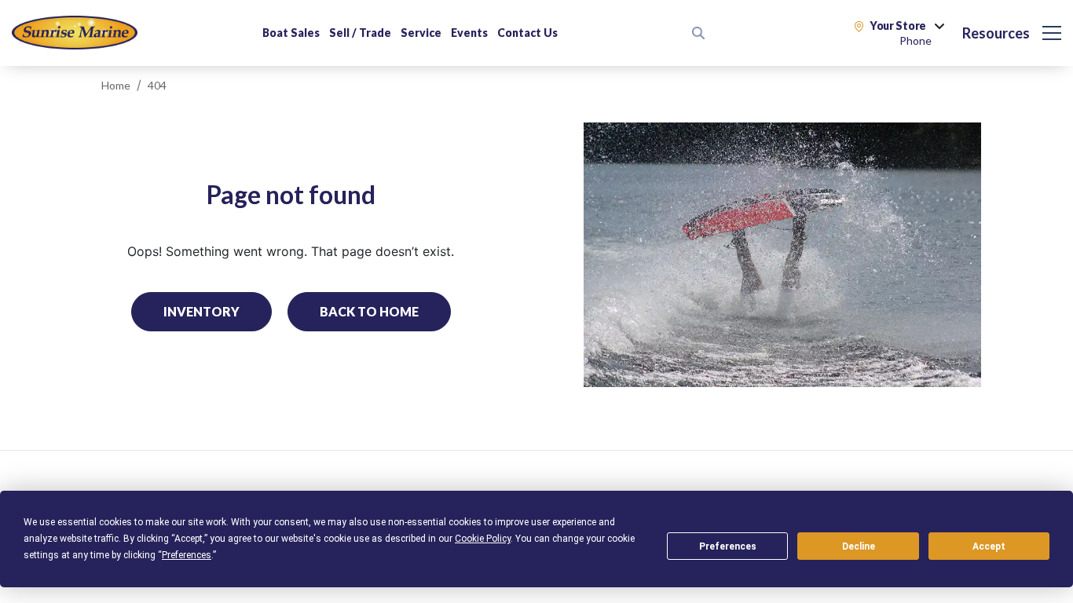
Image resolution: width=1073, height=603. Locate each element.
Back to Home (369, 311)
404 (157, 85)
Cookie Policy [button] (483, 538)
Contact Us (527, 32)
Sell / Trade (360, 32)
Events (469, 32)
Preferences (727, 546)
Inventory (201, 311)
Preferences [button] (186, 555)
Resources (996, 33)
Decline (858, 546)
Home (115, 85)
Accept (988, 546)
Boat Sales (291, 32)
